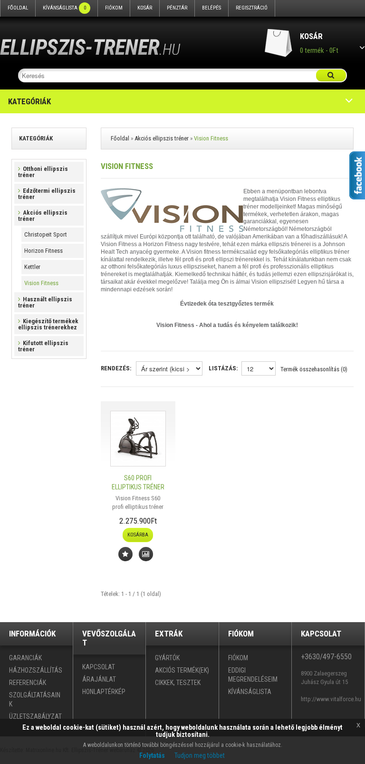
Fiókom (114, 8)
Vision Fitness (41, 283)
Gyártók (167, 658)
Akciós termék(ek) (182, 670)
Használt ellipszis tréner (45, 302)
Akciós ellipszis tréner (42, 215)
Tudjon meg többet (199, 755)
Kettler (32, 266)
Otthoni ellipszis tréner (43, 172)
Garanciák (25, 658)
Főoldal (18, 8)
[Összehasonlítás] (146, 554)
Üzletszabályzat (35, 716)
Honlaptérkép (103, 691)
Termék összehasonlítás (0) (313, 369)
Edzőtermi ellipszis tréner (47, 193)
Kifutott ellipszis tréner (43, 346)
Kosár (144, 8)
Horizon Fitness (43, 250)
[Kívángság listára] (125, 554)
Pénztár (177, 8)
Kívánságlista (64, 8)
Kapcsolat (98, 667)
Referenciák (27, 682)
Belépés (211, 8)
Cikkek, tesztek (178, 682)
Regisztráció (252, 8)
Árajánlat (99, 679)
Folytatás (152, 755)
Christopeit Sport (45, 234)
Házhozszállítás (35, 670)
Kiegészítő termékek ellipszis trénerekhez (48, 324)
